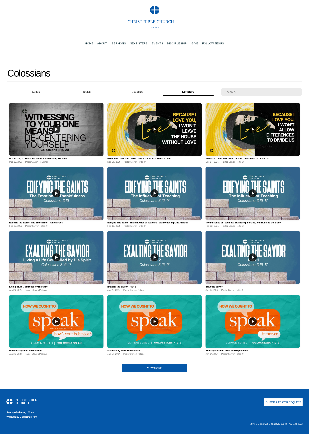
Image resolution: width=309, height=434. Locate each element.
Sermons (119, 43)
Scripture (188, 91)
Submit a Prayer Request (283, 402)
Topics (87, 91)
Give (195, 43)
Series (36, 91)
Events (157, 43)
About (102, 43)
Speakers (137, 91)
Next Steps (139, 43)
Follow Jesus (213, 43)
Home (89, 43)
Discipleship (177, 43)
